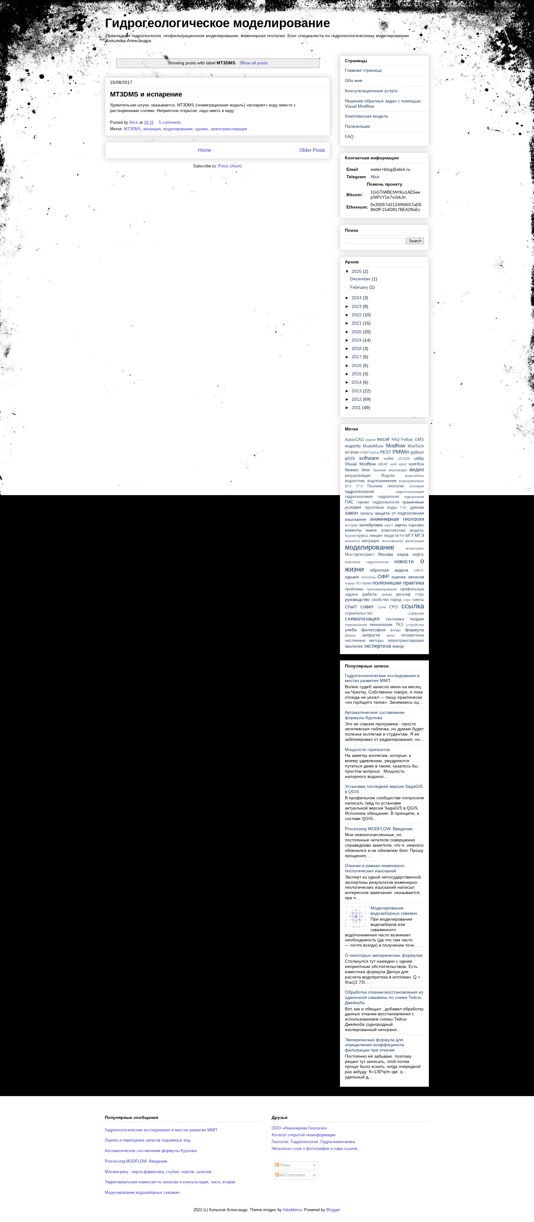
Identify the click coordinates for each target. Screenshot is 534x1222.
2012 (357, 399)
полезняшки (386, 583)
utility (419, 458)
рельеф (403, 594)
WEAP (383, 464)
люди (389, 535)
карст (388, 525)
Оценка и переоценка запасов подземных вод (147, 1140)
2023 (357, 306)
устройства (415, 625)
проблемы (354, 589)
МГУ (409, 535)
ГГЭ (359, 486)
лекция (375, 535)
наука (403, 554)
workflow (416, 464)
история (351, 525)
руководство (357, 599)
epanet (371, 440)
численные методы (364, 640)
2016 (357, 365)
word (402, 464)
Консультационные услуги (371, 90)
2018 (357, 348)
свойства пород (386, 600)
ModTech (416, 446)
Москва (385, 554)
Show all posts (253, 62)
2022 (357, 314)
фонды (395, 630)
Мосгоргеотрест (360, 554)
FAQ (349, 136)
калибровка (371, 524)
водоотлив (355, 481)
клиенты (353, 530)
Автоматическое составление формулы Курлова (375, 715)
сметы (418, 600)
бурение (379, 470)
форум (350, 635)
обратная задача (389, 570)
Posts (285, 1165)
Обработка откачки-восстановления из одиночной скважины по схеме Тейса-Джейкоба (384, 997)
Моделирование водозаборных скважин (394, 910)
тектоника (395, 619)
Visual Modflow (360, 463)
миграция (152, 129)
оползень (368, 577)
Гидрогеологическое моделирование (217, 23)
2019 (357, 340)
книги (371, 530)
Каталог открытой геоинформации (303, 1135)
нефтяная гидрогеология (366, 562)
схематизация (362, 619)
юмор (398, 646)
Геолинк (374, 486)
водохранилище (411, 481)
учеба (351, 629)
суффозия (416, 613)
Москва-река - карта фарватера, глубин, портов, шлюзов (158, 1171)
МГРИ (400, 536)
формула (414, 629)
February (359, 287)
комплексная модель (402, 530)
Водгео (388, 475)
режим (387, 594)
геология (396, 486)
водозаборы (414, 475)
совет (367, 607)
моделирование (178, 129)
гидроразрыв (414, 497)
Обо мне (353, 80)
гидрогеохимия (359, 496)
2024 (357, 297)
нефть (418, 554)
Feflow (407, 440)
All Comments (292, 1175)
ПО (358, 583)
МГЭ (419, 535)
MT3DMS (132, 129)
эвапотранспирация (228, 129)
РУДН (419, 594)
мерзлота (352, 541)
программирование (382, 589)
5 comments (170, 122)
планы (350, 583)
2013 (357, 390)
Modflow (395, 446)
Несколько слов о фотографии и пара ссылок (315, 1148)
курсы (362, 535)
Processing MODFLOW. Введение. (379, 828)
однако (201, 129)
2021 (357, 323)
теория (417, 618)
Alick (375, 176)
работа (369, 594)
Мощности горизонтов (367, 749)
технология (381, 624)
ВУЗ (348, 486)
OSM (364, 452)
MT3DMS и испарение (146, 94)
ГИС (349, 501)
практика (413, 583)
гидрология (388, 496)
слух (407, 600)
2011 (357, 407)
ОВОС (419, 570)
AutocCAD (354, 440)
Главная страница (363, 70)
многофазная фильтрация (403, 541)
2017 (357, 356)
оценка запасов (408, 576)
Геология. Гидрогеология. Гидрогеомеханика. (314, 1141)
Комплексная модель (366, 116)
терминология (356, 625)
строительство (358, 613)
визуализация (358, 475)
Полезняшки (357, 126)
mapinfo (353, 445)
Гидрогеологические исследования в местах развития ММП (382, 678)
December (361, 278)
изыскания (355, 519)
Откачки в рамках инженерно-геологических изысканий (375, 868)
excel (383, 439)
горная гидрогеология (378, 502)
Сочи (382, 607)
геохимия (416, 486)
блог (366, 469)
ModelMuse (373, 446)
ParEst (374, 452)
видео (416, 470)
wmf (393, 464)
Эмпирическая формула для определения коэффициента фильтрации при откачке (374, 1045)
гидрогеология (359, 491)
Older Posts (312, 150)
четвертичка (412, 635)
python (417, 452)
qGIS (350, 458)
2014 (357, 382)
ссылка (412, 606)
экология (354, 646)
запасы (366, 513)
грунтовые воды (381, 507)
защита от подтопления (399, 513)
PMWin (400, 452)
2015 (357, 373)
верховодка (398, 470)
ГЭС (403, 507)
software (369, 458)
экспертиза (377, 646)
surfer (389, 458)
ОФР (383, 577)
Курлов (350, 536)
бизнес (352, 469)
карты (401, 524)
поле (366, 583)
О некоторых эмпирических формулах (384, 955)
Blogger (333, 1209)
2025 (357, 271)
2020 (357, 331)
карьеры (416, 525)
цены (391, 635)
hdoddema (292, 1209)
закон (351, 513)
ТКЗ (399, 625)
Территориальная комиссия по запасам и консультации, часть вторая (170, 1182)
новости (404, 561)
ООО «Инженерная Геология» (299, 1128)
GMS (419, 440)
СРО (393, 607)
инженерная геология (397, 519)
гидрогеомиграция (410, 492)
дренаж (417, 507)
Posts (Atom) (230, 166)
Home (204, 150)
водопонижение (381, 481)
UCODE (404, 458)
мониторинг (415, 548)
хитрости (371, 635)
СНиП (351, 606)
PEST (385, 452)
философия (373, 629)
